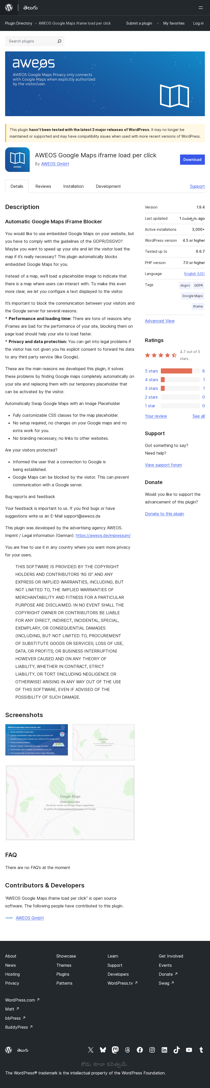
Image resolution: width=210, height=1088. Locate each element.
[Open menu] (202, 7)
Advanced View (160, 320)
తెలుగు (22, 1050)
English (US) (194, 273)
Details (16, 186)
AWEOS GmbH (55, 163)
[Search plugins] (59, 41)
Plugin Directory (18, 23)
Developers (118, 974)
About (10, 956)
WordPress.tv (123, 983)
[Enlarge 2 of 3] (128, 730)
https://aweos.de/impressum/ (103, 535)
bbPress (15, 1018)
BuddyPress (19, 1027)
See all (199, 416)
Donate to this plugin (164, 513)
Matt (12, 1009)
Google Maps (192, 296)
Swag (166, 983)
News (10, 965)
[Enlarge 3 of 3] (128, 771)
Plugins (62, 974)
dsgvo (185, 285)
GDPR (198, 285)
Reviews (43, 186)
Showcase (66, 956)
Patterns (64, 983)
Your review (156, 416)
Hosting (12, 974)
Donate (168, 974)
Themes (63, 965)
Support (197, 186)
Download (192, 159)
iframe (198, 306)
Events (165, 965)
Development (108, 186)
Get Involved (171, 956)
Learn (113, 956)
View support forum (163, 464)
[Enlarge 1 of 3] (61, 730)
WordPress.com (22, 1000)
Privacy (12, 983)
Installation (73, 186)
